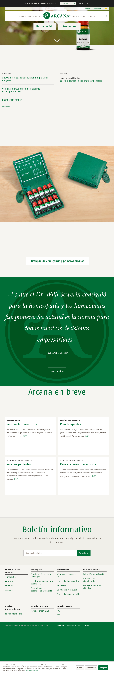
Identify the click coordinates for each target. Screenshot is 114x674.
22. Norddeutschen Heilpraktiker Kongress (81, 80)
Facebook (86, 625)
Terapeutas (9, 590)
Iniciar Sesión (98, 8)
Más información (32, 671)
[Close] (87, 4)
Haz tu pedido (44, 26)
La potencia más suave (67, 590)
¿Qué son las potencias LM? (67, 575)
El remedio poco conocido (68, 594)
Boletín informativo (13, 614)
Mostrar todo (6, 106)
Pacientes (9, 585)
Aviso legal (60, 625)
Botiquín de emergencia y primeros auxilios (57, 261)
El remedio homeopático (68, 581)
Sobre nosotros (57, 371)
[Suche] (107, 16)
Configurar (103, 668)
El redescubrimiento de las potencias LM (42, 582)
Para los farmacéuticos (22, 424)
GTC (58, 615)
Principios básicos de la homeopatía (41, 575)
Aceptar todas (91, 668)
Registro (87, 8)
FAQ (58, 611)
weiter (81, 3)
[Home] (56, 16)
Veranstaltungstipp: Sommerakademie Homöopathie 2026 (21, 90)
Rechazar (80, 668)
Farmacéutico (10, 577)
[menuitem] (87, 8)
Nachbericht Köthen (12, 99)
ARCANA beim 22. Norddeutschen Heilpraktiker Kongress (25, 79)
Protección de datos (73, 625)
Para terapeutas (70, 424)
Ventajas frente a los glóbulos (92, 586)
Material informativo (40, 611)
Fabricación (62, 585)
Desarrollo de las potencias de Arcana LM (41, 589)
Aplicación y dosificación (94, 574)
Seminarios (69, 26)
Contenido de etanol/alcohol (89, 579)
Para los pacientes (19, 464)
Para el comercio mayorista (78, 464)
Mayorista (9, 581)
